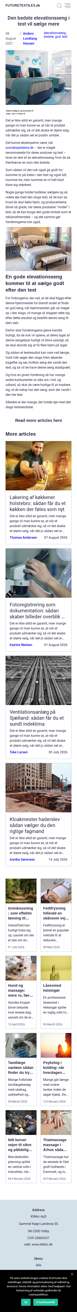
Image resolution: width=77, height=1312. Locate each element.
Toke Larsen (19, 752)
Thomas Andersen (23, 537)
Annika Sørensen (22, 859)
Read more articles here (38, 420)
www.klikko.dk (42, 1244)
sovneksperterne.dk (19, 148)
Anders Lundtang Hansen (30, 38)
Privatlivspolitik (45, 1302)
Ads (38, 1265)
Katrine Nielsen (21, 645)
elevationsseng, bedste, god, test (55, 35)
